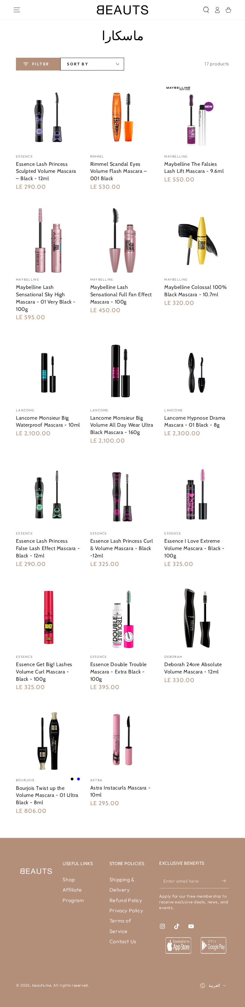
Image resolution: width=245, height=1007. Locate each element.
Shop (69, 879)
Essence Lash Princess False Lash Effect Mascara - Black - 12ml (48, 548)
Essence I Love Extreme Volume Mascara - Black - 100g (194, 548)
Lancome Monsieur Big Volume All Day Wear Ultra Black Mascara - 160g (121, 425)
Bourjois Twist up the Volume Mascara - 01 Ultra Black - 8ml (47, 795)
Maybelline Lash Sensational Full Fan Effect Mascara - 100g (121, 294)
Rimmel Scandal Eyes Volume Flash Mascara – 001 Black (118, 171)
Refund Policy (125, 900)
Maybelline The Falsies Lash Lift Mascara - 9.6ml (194, 167)
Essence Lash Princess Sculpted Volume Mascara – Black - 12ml (46, 171)
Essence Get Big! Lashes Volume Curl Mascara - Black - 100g (44, 671)
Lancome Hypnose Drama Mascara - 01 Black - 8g (195, 421)
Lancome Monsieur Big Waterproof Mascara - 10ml (48, 421)
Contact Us (123, 941)
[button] (206, 10)
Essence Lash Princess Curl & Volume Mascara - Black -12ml (121, 548)
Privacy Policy (126, 910)
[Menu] (16, 10)
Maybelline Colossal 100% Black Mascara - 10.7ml (195, 291)
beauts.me (41, 985)
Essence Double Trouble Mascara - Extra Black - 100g (118, 671)
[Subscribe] (225, 881)
